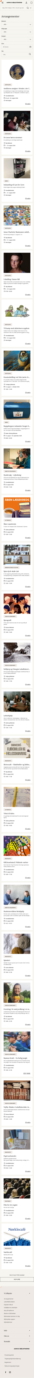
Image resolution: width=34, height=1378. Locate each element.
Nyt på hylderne (9, 1311)
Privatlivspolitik (9, 1355)
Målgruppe (4, 29)
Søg (2, 51)
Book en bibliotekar (10, 1313)
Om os (6, 1336)
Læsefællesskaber (9, 1302)
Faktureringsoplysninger (12, 1366)
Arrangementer (8, 1299)
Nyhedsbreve (8, 1322)
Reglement (8, 1362)
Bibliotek (3, 21)
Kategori (3, 36)
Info (5, 1330)
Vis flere (17, 1279)
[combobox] (17, 7)
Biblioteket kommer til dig (12, 1316)
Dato (2, 43)
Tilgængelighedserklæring (13, 1359)
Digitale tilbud (8, 1305)
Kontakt (7, 1341)
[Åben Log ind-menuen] (26, 2)
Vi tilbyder (8, 1293)
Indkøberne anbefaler (10, 1308)
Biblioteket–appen (9, 1319)
